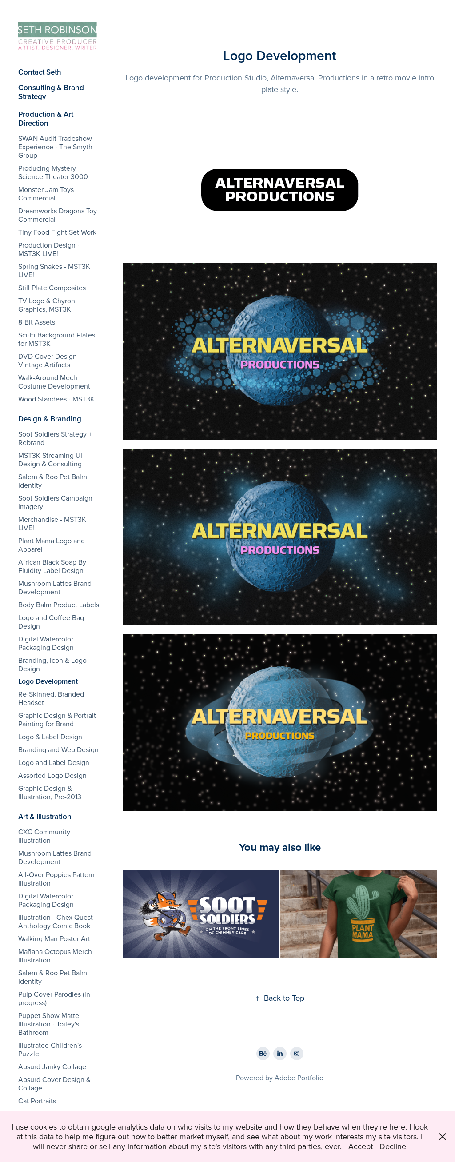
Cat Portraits (37, 1101)
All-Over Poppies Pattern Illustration (56, 878)
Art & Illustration (45, 816)
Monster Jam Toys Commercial (46, 193)
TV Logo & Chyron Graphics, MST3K (46, 305)
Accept (360, 1146)
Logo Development (48, 681)
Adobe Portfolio (299, 1077)
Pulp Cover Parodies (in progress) (54, 998)
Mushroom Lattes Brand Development (55, 587)
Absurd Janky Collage (52, 1066)
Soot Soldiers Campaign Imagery (55, 502)
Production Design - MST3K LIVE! (49, 249)
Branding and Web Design (58, 749)
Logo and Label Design (53, 762)
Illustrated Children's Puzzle (50, 1049)
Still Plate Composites (52, 288)
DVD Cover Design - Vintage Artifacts (49, 360)
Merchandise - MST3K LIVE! (52, 523)
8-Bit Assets (36, 322)
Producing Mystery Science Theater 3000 (53, 172)
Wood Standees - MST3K (56, 399)
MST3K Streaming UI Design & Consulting (50, 459)
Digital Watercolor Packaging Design (46, 643)
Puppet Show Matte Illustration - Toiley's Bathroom (48, 1023)
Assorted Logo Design (52, 775)
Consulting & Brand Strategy (51, 92)
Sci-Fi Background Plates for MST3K (56, 339)
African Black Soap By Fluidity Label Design (52, 566)
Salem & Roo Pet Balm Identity (52, 481)
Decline (392, 1146)
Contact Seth (39, 72)
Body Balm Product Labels (58, 604)
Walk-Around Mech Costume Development (54, 382)
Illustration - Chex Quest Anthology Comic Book (55, 921)
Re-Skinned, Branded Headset (51, 698)
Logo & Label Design (50, 736)
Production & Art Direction (45, 118)
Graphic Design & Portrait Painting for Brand (57, 719)
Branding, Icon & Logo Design (52, 664)
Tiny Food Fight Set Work (57, 232)
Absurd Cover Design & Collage (54, 1083)
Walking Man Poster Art (54, 938)
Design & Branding (49, 418)
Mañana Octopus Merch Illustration (55, 955)
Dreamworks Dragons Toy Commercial (57, 215)
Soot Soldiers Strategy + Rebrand (55, 438)
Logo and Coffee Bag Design (51, 622)
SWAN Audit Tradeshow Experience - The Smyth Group (55, 146)
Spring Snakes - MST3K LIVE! (54, 270)
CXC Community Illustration (44, 836)
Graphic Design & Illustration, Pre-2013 (49, 792)
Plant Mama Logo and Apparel (51, 545)
